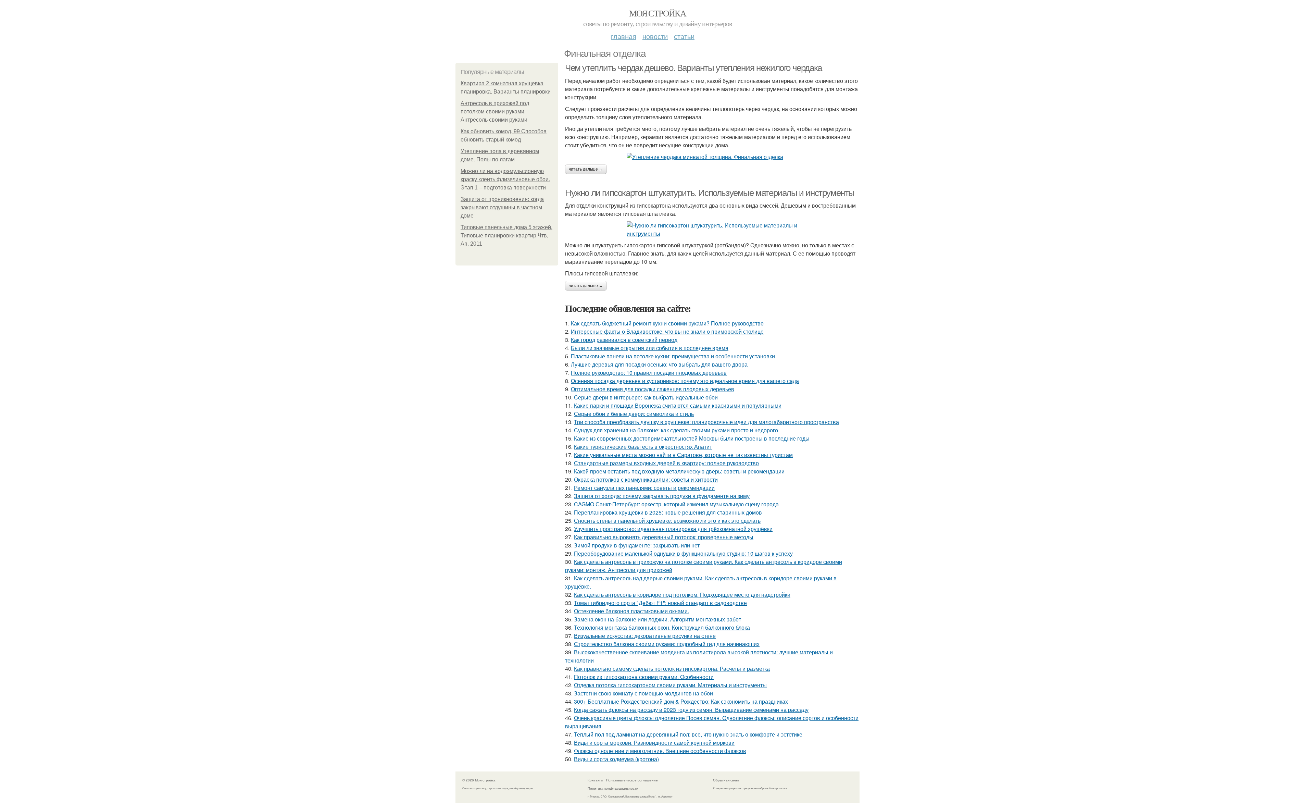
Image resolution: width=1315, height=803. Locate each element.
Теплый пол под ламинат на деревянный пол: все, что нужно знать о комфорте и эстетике (688, 734)
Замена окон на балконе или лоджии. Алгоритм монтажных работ (657, 619)
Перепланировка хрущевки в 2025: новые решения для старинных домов (668, 512)
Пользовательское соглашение (632, 780)
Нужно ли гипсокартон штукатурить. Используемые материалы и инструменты (709, 193)
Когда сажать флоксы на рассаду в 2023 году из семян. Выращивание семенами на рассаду (691, 710)
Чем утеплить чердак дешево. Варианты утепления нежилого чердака (693, 68)
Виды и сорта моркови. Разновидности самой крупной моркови (654, 742)
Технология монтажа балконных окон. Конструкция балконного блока (662, 627)
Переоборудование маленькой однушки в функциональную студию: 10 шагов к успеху (683, 553)
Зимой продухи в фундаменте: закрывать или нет (637, 545)
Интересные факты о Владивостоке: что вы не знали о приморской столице (667, 331)
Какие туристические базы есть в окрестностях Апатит (643, 446)
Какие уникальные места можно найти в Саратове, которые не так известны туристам (683, 455)
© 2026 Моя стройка (479, 780)
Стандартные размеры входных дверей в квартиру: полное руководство (666, 463)
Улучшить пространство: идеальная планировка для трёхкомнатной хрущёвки (673, 529)
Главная (623, 36)
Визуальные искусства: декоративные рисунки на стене (645, 636)
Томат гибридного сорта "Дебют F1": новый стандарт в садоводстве (660, 603)
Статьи (684, 36)
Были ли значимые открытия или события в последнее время (649, 348)
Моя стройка (657, 13)
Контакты (595, 780)
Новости (655, 36)
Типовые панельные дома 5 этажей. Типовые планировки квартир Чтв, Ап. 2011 (506, 235)
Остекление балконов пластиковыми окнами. (631, 611)
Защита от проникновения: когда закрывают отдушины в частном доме (502, 207)
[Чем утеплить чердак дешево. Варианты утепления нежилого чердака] (712, 157)
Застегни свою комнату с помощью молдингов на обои (643, 693)
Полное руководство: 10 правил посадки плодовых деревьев (649, 372)
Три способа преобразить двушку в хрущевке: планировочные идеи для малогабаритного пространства (706, 422)
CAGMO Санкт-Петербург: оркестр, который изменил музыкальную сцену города (676, 504)
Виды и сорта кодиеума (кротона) (616, 759)
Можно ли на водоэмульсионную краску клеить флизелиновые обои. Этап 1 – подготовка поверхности (505, 179)
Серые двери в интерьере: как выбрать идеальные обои (646, 397)
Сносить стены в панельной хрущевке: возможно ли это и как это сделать (667, 520)
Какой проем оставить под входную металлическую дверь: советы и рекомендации (679, 471)
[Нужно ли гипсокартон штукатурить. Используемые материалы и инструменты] (712, 229)
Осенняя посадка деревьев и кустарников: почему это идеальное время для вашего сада (685, 381)
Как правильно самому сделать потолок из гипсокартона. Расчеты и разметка (672, 668)
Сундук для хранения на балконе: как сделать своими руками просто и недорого (676, 430)
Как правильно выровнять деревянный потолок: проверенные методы (663, 537)
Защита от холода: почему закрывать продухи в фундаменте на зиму (662, 496)
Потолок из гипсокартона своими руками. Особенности (644, 677)
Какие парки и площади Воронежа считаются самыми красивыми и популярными (677, 405)
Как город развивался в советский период (624, 340)
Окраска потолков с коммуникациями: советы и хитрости (646, 479)
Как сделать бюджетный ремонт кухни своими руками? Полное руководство (667, 323)
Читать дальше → (586, 169)
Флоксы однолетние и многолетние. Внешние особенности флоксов (660, 751)
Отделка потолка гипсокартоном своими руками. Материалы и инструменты (670, 685)
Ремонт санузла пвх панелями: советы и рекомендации (644, 488)
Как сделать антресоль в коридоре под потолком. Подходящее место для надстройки (682, 594)
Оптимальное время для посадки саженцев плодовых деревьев (652, 389)
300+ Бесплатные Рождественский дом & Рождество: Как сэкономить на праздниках (681, 701)
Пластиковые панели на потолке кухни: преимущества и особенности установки (673, 356)
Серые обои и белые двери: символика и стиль (634, 414)
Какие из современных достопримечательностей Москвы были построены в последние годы (692, 438)
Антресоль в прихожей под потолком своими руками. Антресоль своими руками (495, 111)
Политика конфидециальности (613, 788)
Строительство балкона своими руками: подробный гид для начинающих (667, 644)
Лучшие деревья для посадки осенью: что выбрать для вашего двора (659, 364)
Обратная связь (726, 780)
